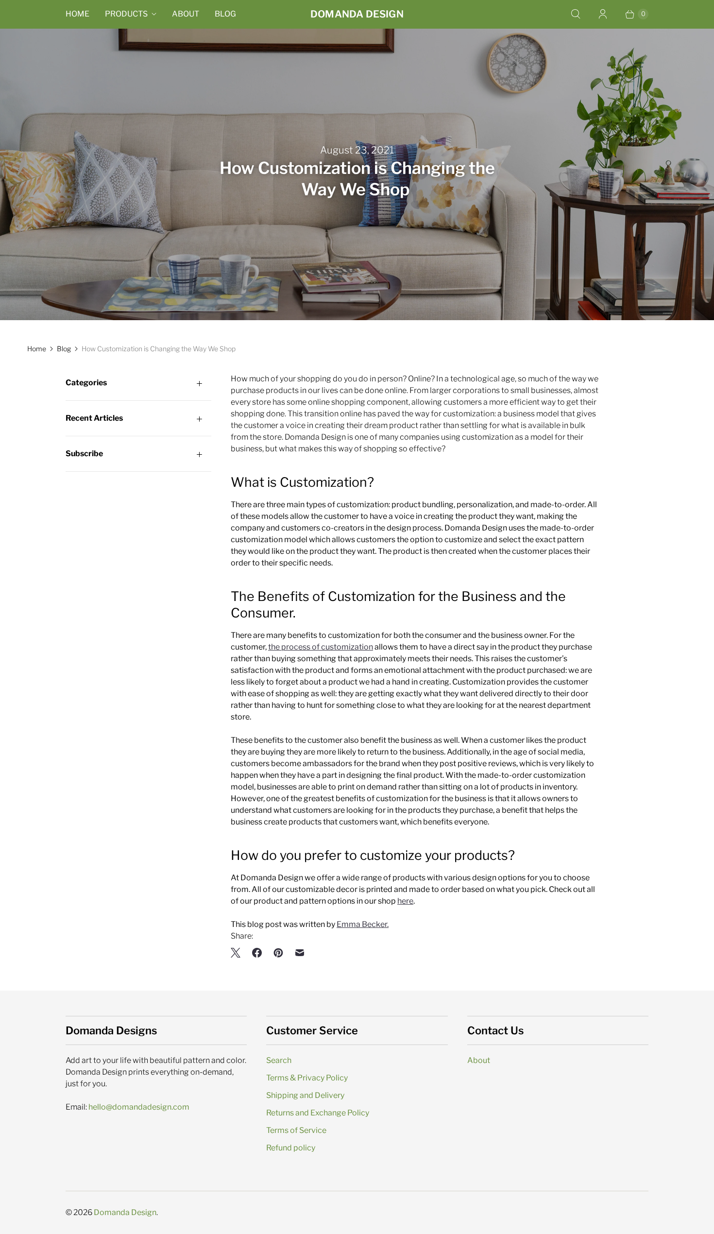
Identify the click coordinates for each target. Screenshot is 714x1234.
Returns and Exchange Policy (317, 1112)
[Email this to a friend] (299, 952)
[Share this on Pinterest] (278, 952)
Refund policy (290, 1147)
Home (77, 13)
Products (126, 13)
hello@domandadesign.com (138, 1107)
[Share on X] (238, 952)
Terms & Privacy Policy (307, 1077)
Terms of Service (296, 1130)
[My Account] (602, 14)
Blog (225, 13)
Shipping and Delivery (305, 1095)
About (185, 13)
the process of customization (320, 646)
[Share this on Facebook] (257, 952)
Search (278, 1060)
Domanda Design (125, 1212)
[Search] (575, 14)
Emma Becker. (363, 924)
